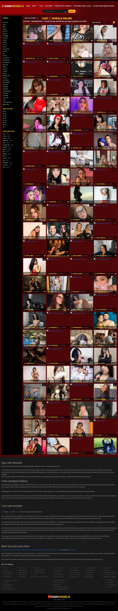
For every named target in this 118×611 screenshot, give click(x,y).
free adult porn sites (39, 572)
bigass (7, 154)
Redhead (5, 89)
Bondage (5, 36)
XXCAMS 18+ (57, 572)
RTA (54, 599)
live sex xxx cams (59, 576)
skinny (7, 149)
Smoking (5, 95)
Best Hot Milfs (57, 570)
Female (5, 51)
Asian (4, 24)
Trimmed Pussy (7, 102)
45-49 (5, 125)
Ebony (4, 47)
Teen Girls (6, 98)
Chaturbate (11, 550)
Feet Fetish (6, 49)
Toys (4, 100)
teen (6, 167)
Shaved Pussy (7, 91)
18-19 (4, 111)
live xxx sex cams (75, 574)
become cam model (59, 568)
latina (7, 158)
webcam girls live (8, 572)
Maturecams (44, 550)
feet (6, 134)
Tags (41, 6)
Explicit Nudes (22, 574)
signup (72, 11)
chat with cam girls (59, 574)
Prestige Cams (75, 576)
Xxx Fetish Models (59, 580)
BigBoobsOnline (23, 572)
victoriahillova (89, 574)
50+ (4, 127)
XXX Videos (110, 580)
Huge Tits (5, 64)
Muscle (5, 78)
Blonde (5, 33)
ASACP (59, 599)
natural (7, 147)
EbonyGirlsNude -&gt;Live (61, 587)
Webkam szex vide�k (109, 576)
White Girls (6, 104)
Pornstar (5, 84)
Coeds (4, 40)
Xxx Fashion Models (38, 570)
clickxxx (5, 568)
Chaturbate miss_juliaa (82, 6)
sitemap (5, 570)
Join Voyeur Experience (110, 572)
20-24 (4, 113)
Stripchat (18, 550)
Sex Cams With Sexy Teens (40, 576)
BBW (4, 27)
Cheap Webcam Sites (92, 568)
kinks (56, 522)
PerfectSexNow (7, 584)
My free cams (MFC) (55, 550)
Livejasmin (4, 550)
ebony (7, 138)
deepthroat (8, 145)
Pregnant (5, 87)
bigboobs (8, 140)
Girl (4, 53)
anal (6, 143)
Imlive (30, 550)
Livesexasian (36, 550)
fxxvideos (6, 582)
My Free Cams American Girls (103, 6)
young (7, 136)
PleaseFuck (22, 568)
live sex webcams (112, 584)
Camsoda (25, 550)
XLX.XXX (35, 574)
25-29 (4, 116)
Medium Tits (6, 75)
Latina (4, 67)
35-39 (4, 120)
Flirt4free (73, 550)
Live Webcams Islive (108, 574)
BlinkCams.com (58, 582)
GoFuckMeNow (7, 576)
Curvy (4, 44)
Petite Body (6, 82)
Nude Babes (110, 582)
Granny (5, 55)
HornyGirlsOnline (75, 572)
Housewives (6, 62)
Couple (5, 42)
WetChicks (36, 568)
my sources (110, 587)
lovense (7, 165)
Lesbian (5, 71)
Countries (48, 6)
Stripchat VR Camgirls (62, 6)
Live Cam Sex (74, 568)
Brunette (5, 38)
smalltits (7, 162)
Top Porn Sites (7, 574)
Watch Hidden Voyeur (9, 589)
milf (6, 156)
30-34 (4, 118)
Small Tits (6, 93)
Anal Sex (5, 22)
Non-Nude (6, 80)
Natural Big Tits (23, 570)
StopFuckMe (6, 587)
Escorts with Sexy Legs (9, 580)
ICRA (63, 599)
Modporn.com (58, 584)
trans (10, 512)
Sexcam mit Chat (90, 570)
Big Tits (5, 31)
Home (28, 6)
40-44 (5, 122)
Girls (5, 18)
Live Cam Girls (107, 568)
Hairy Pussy (6, 60)
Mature (5, 73)
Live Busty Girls (90, 572)
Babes (4, 29)
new (6, 151)
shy (6, 160)
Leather (5, 69)
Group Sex (6, 58)
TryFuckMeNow (75, 570)
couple (17, 512)
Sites (34, 6)
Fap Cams (106, 570)
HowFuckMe (22, 576)
